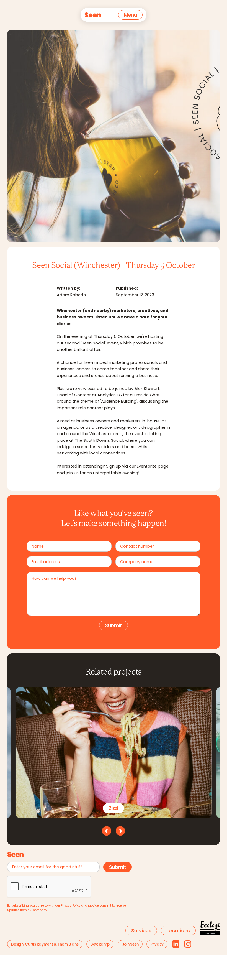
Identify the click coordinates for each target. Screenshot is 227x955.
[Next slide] (120, 831)
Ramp (104, 944)
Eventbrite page (153, 466)
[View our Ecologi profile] (210, 928)
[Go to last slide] (106, 831)
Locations (178, 931)
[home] (92, 14)
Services (141, 931)
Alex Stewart (147, 389)
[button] (130, 15)
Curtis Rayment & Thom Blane (52, 944)
